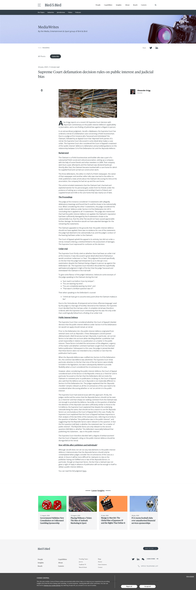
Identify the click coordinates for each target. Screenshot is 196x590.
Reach (135, 5)
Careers (143, 5)
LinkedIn (157, 48)
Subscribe (55, 56)
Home (39, 47)
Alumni (100, 562)
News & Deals (83, 567)
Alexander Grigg (143, 90)
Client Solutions (102, 564)
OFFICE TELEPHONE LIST (149, 566)
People (98, 5)
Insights (118, 5)
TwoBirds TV (82, 564)
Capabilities (108, 5)
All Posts (42, 56)
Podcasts (78, 12)
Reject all (129, 586)
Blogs (99, 559)
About (127, 5)
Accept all (147, 586)
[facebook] (41, 108)
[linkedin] (41, 102)
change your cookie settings (52, 585)
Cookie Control (43, 578)
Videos (70, 12)
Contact (100, 567)
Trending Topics (83, 559)
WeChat (143, 559)
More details (190, 576)
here (84, 471)
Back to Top (149, 548)
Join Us (81, 562)
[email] (41, 90)
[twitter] (41, 96)
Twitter (151, 48)
